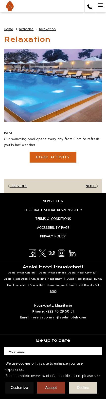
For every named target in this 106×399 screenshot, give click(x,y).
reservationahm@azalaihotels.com (59, 317)
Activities (26, 29)
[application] (53, 377)
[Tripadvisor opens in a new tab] (51, 252)
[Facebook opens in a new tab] (32, 252)
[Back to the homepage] (10, 6)
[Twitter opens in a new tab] (42, 252)
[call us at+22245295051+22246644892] (89, 6)
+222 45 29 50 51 (60, 311)
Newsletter (58, 202)
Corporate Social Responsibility (58, 211)
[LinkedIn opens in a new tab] (72, 252)
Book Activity (53, 157)
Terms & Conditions (58, 219)
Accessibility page (58, 228)
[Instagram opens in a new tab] (61, 252)
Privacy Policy (58, 237)
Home (8, 29)
